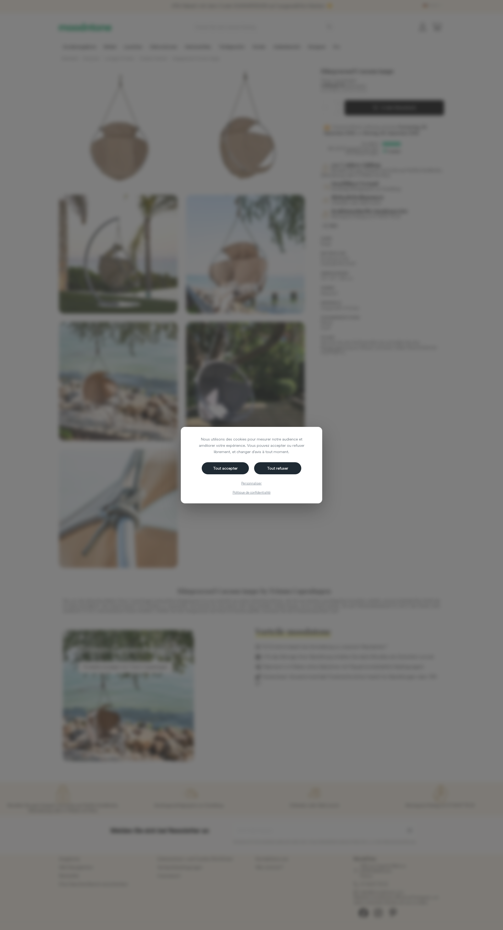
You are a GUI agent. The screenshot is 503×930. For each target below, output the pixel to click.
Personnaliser (251, 483)
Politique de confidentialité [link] (252, 492)
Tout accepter (225, 468)
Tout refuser (277, 468)
